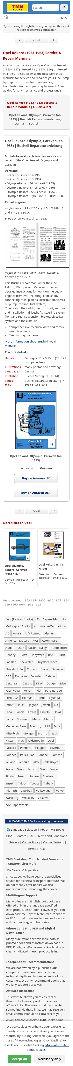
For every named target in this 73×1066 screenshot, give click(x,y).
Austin (20, 648)
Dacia (44, 669)
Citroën (32, 669)
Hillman (27, 698)
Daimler (36, 676)
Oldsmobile (36, 740)
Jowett (46, 705)
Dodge (51, 683)
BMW (23, 655)
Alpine (48, 633)
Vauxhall (26, 790)
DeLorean (11, 683)
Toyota (34, 783)
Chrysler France (46, 662)
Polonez (10, 755)
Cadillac (10, 662)
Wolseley (28, 798)
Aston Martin (50, 640)
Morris (42, 733)
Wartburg (11, 798)
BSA (51, 655)
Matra (36, 719)
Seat (43, 769)
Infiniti (9, 705)
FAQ (32, 836)
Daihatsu (21, 676)
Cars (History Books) (19, 619)
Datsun (50, 676)
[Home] (6, 17)
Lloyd (57, 712)
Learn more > (48, 29)
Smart (22, 776)
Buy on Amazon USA (35, 492)
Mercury (35, 726)
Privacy (14, 842)
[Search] (64, 7)
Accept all (19, 1059)
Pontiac (42, 755)
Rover (9, 769)
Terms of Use (36, 849)
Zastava (43, 798)
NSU (21, 740)
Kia (56, 705)
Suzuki (9, 783)
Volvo (60, 790)
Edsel (62, 683)
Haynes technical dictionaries (45, 914)
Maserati (22, 719)
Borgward (37, 655)
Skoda (9, 776)
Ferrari (28, 690)
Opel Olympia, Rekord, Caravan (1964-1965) (16, 570)
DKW (39, 683)
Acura (17, 633)
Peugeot (40, 748)
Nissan (9, 740)
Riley (36, 762)
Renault (23, 762)
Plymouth (56, 748)
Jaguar (33, 705)
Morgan (28, 733)
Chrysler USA (14, 669)
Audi (8, 648)
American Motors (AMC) (21, 640)
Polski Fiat (27, 755)
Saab (20, 769)
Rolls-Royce (50, 762)
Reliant (10, 762)
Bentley (10, 655)
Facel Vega (12, 690)
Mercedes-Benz (15, 726)
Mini (57, 726)
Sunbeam (49, 776)
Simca (54, 769)
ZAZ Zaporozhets (16, 805)
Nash (54, 733)
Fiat (38, 690)
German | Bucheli (35, 119)
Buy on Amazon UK (36, 478)
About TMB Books (52, 829)
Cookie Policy (31, 842)
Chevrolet (26, 662)
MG (47, 726)
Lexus (32, 712)
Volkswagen (44, 790)
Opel (36, 40)
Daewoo (57, 669)
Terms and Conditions (52, 836)
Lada (8, 712)
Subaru (34, 776)
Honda (40, 698)
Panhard (25, 748)
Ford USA (11, 698)
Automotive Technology (50, 626)
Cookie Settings (53, 842)
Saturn (31, 769)
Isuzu (21, 705)
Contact (21, 836)
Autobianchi (59, 648)
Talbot (22, 783)
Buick (61, 655)
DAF (8, 676)
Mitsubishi (12, 733)
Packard (10, 748)
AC (7, 633)
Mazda (48, 719)
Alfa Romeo (32, 633)
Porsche (56, 755)
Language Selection (24, 829)
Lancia (20, 712)
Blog (9, 836)
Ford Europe (53, 690)
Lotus (9, 719)
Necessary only (49, 1059)
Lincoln (45, 712)
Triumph (11, 790)
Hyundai (55, 698)
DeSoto (27, 683)
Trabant (48, 783)
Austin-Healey (37, 648)
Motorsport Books (17, 626)
